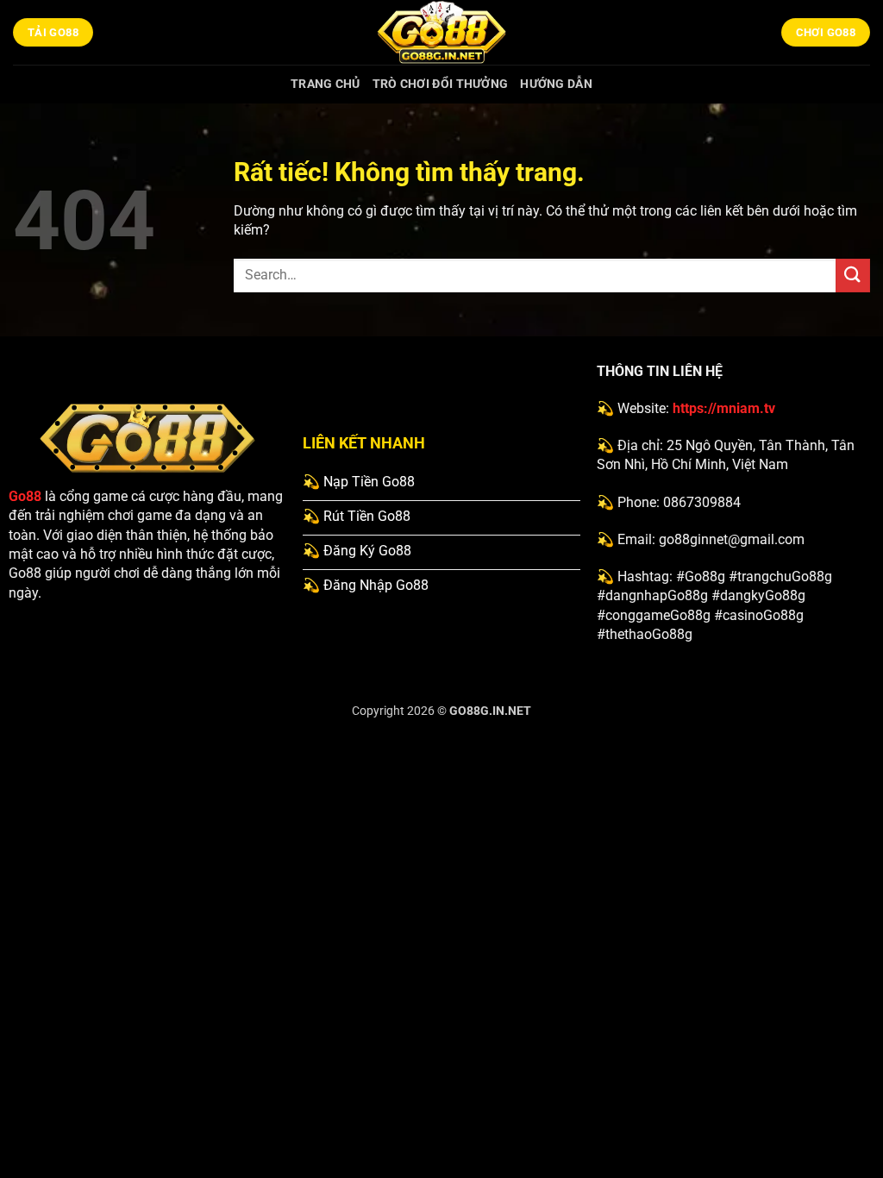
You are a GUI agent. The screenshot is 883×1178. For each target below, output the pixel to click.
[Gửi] (853, 275)
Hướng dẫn (556, 84)
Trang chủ (325, 84)
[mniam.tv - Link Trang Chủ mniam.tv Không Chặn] (441, 32)
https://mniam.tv (724, 408)
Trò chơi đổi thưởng (440, 84)
